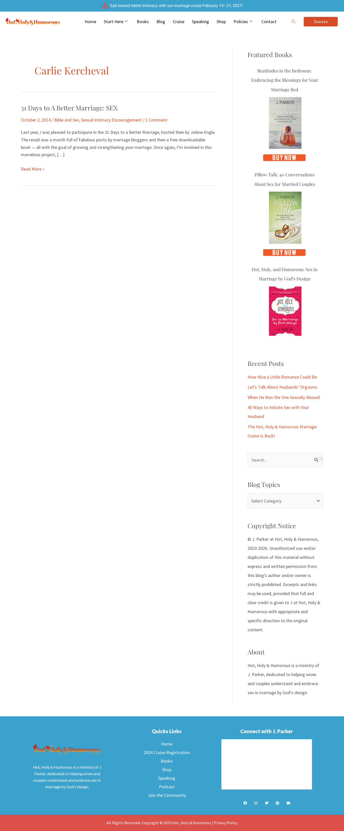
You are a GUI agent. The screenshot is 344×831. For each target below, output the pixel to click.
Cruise (178, 21)
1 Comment (156, 120)
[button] (293, 21)
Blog (160, 21)
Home (90, 21)
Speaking (200, 21)
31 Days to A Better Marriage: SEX (69, 107)
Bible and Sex (66, 120)
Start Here (113, 21)
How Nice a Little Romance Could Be (282, 377)
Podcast (167, 787)
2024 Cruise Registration (167, 752)
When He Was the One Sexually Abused (284, 397)
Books (143, 21)
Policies (240, 21)
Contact (269, 21)
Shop (221, 21)
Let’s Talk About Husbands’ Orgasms (282, 387)
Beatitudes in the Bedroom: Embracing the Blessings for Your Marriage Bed (284, 80)
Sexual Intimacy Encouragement (111, 120)
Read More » (33, 168)
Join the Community (167, 795)
